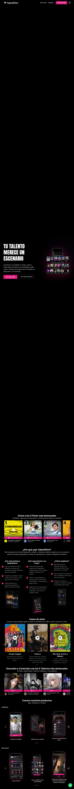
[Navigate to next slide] (68, 531)
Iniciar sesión (43, 2)
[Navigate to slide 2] (35, 743)
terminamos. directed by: (34, 692)
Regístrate (50, 2)
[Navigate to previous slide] (6, 531)
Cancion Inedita (70, 692)
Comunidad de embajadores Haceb (14, 540)
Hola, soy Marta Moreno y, (14, 692)
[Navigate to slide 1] (37, 665)
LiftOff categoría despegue (34, 540)
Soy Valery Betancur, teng (53, 692)
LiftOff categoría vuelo (52, 540)
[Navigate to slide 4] (38, 743)
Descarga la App (62, 2)
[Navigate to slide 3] (37, 743)
